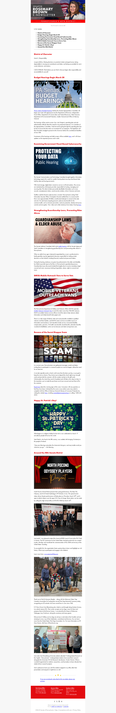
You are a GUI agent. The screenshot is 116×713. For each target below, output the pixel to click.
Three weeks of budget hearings (43, 111)
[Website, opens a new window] (62, 702)
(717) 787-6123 (42, 693)
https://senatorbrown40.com (63, 710)
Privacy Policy (77, 710)
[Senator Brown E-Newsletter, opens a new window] (58, 11)
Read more (37, 387)
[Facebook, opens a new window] (54, 702)
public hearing (63, 246)
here (70, 136)
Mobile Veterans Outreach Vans (43, 311)
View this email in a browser (57, 25)
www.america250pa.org (51, 554)
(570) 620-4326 (58, 693)
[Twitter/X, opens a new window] (57, 702)
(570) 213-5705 (73, 694)
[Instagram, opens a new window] (59, 702)
